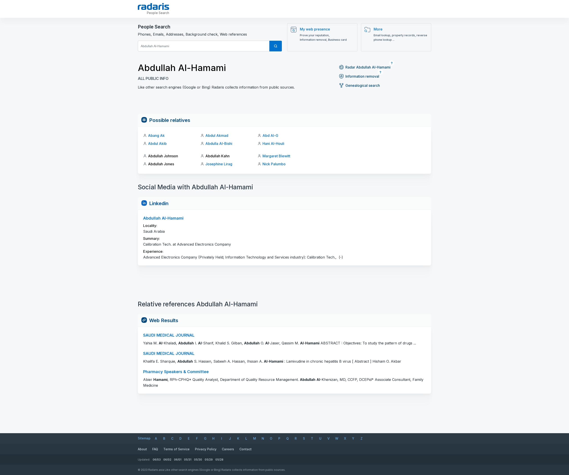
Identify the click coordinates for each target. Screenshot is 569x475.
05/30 (198, 459)
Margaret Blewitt (276, 156)
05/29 (209, 459)
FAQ (155, 449)
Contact (245, 449)
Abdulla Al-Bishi (218, 143)
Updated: (144, 459)
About (142, 449)
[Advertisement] (284, 104)
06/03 (157, 459)
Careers (228, 449)
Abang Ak (156, 135)
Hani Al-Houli (273, 143)
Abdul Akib (157, 143)
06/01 (177, 459)
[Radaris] (153, 6)
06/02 (167, 459)
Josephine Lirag (218, 164)
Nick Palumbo (274, 164)
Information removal (362, 76)
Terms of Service (176, 449)
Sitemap (144, 438)
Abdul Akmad (216, 135)
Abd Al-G (270, 135)
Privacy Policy (205, 449)
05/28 (219, 459)
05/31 (187, 459)
